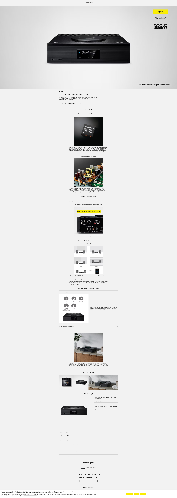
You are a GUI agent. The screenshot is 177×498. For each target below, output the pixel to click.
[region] (88, 494)
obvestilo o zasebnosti (33, 495)
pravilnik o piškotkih (27, 495)
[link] (88, 487)
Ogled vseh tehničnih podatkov (65, 456)
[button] (89, 481)
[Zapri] (176, 494)
